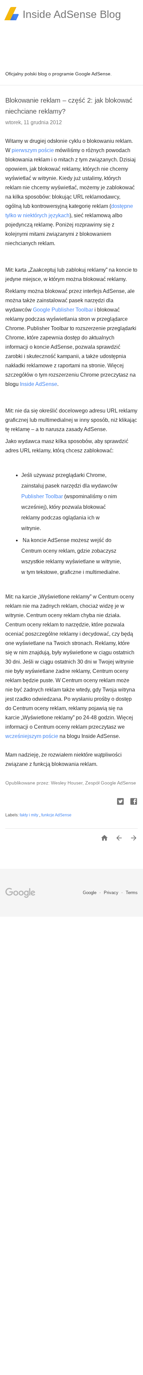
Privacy (112, 892)
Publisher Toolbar (42, 496)
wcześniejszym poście (31, 736)
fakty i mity (29, 815)
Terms (132, 892)
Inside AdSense (38, 384)
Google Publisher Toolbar (63, 310)
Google (90, 892)
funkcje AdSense (56, 815)
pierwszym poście (33, 150)
